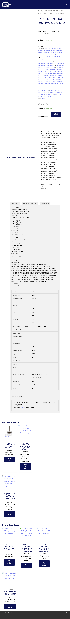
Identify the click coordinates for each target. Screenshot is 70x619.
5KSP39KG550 (59, 77)
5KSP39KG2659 (51, 67)
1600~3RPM (54, 57)
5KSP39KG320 (59, 69)
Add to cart (56, 114)
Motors (53, 52)
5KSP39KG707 (59, 84)
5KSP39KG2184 (51, 63)
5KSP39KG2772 (42, 69)
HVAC (49, 52)
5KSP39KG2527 (60, 65)
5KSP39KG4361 (59, 73)
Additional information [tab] (30, 203)
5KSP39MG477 (50, 88)
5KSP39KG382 (58, 71)
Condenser (54, 48)
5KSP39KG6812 (50, 84)
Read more (9, 459)
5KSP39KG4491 (42, 75)
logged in (23, 407)
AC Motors (48, 48)
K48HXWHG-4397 (52, 92)
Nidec (43, 98)
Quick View (9, 438)
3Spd (42, 59)
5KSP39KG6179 (50, 82)
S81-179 (52, 96)
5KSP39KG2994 (50, 69)
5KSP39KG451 (50, 75)
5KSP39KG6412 (42, 84)
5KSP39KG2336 (59, 63)
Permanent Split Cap (51, 11)
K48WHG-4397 (44, 182)
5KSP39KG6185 (58, 82)
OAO (55, 94)
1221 (49, 57)
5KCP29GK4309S (53, 59)
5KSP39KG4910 (59, 75)
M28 (48, 94)
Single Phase (47, 55)
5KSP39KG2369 (42, 65)
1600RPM (59, 57)
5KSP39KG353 (42, 71)
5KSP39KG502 (51, 77)
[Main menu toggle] (66, 4)
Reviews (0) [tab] (45, 203)
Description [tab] (14, 203)
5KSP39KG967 (42, 88)
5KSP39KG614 (58, 79)
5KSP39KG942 (58, 86)
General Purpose (42, 52)
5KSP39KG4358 (50, 73)
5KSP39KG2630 (42, 67)
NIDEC (51, 94)
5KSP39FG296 (58, 61)
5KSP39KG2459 (51, 65)
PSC (48, 96)
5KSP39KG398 (42, 73)
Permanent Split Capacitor (50, 184)
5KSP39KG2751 (60, 67)
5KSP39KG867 (42, 86)
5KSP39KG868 (50, 86)
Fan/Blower (46, 50)
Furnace (59, 50)
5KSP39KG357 (50, 71)
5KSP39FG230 (49, 61)
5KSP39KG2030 (42, 63)
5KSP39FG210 (41, 61)
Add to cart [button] (25, 466)
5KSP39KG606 (50, 79)
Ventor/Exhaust (55, 55)
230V (39, 59)
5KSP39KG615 (41, 82)
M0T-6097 (44, 94)
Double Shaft (45, 90)
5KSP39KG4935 (42, 77)
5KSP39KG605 (42, 79)
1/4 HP (42, 57)
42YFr (46, 59)
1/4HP (46, 57)
